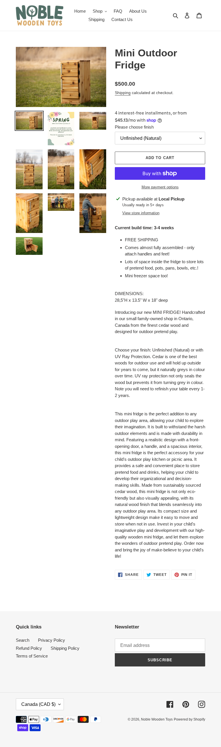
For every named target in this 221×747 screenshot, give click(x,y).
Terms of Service (32, 656)
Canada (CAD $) (38, 704)
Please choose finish (134, 127)
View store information (140, 213)
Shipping (123, 92)
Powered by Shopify (189, 719)
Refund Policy (29, 648)
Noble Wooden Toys (157, 719)
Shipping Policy (65, 648)
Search (22, 640)
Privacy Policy (51, 640)
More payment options (160, 187)
